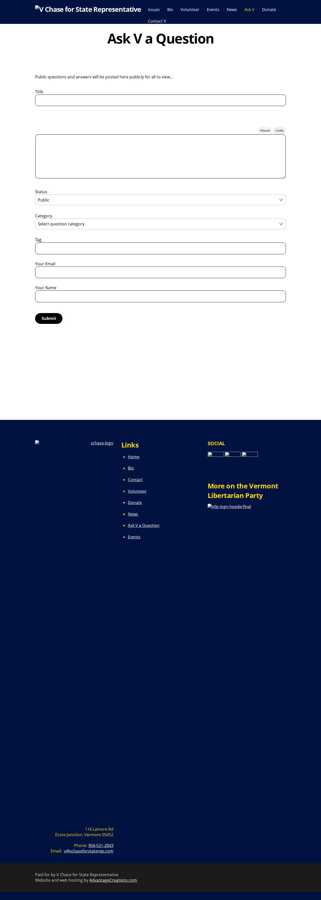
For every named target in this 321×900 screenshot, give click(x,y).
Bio (170, 9)
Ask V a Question (143, 525)
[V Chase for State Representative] (88, 9)
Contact (135, 479)
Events (213, 9)
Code (280, 130)
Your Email (45, 264)
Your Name (45, 287)
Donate (269, 9)
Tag (38, 239)
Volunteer (190, 9)
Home (133, 457)
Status (41, 191)
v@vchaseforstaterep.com (88, 851)
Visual (265, 130)
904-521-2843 (100, 845)
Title (39, 91)
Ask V (250, 9)
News (232, 9)
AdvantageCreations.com (113, 880)
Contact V (157, 21)
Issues (154, 9)
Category (43, 216)
